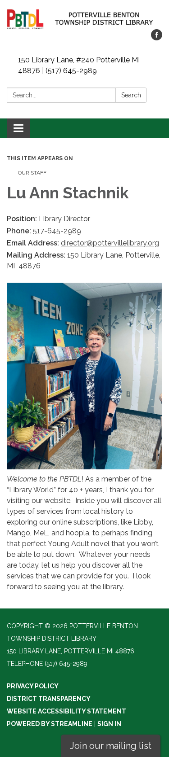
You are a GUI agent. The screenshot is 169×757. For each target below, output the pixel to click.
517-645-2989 (57, 231)
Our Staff (32, 173)
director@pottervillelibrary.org (110, 243)
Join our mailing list (110, 745)
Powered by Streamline (49, 723)
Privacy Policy (33, 686)
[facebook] (156, 38)
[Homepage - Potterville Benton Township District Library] (84, 19)
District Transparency (49, 698)
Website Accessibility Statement (66, 711)
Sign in (109, 723)
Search (131, 95)
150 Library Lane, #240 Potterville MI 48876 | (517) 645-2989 (79, 65)
